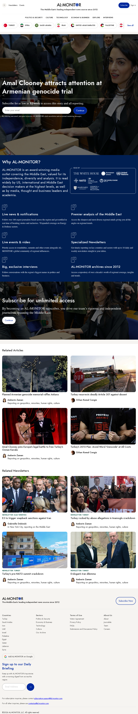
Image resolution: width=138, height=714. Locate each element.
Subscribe (123, 5)
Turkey (4, 618)
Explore (96, 17)
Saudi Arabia (7, 622)
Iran (3, 625)
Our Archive (41, 632)
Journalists (107, 622)
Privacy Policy (75, 622)
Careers (107, 629)
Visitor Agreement (77, 618)
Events (22, 5)
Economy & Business (80, 17)
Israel (4, 632)
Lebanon (5, 646)
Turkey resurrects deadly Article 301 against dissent (99, 394)
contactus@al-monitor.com (38, 703)
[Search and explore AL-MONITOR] (4, 5)
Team (106, 625)
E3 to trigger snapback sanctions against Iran (26, 518)
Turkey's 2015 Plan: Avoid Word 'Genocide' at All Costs (101, 447)
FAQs (72, 625)
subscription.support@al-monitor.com (48, 698)
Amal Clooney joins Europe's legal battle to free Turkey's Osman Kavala (32, 448)
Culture (49, 17)
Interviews (108, 17)
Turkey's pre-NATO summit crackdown (22, 574)
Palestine (5, 636)
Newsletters (13, 5)
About (106, 618)
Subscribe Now (126, 600)
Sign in (133, 5)
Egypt (4, 639)
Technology (62, 17)
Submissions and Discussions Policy (83, 629)
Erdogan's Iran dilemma (83, 574)
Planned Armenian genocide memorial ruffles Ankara (30, 394)
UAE (4, 629)
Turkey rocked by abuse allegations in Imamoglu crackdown (103, 518)
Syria (4, 649)
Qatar (4, 643)
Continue (9, 320)
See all (130, 25)
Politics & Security (33, 17)
